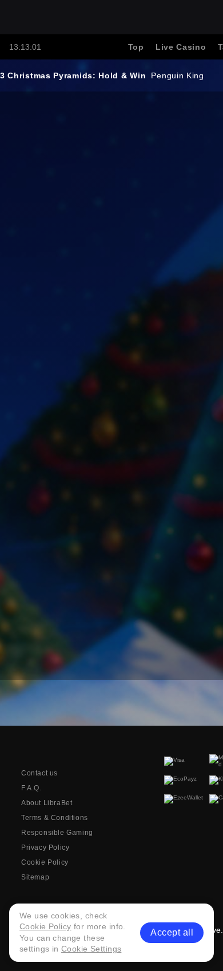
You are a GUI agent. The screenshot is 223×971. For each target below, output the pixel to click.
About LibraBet (46, 803)
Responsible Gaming (57, 833)
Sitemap (35, 877)
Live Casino (181, 47)
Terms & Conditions (54, 818)
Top (136, 47)
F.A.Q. (31, 788)
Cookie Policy (45, 862)
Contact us (39, 773)
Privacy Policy (45, 847)
